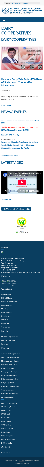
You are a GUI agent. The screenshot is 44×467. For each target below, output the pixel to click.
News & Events (7, 312)
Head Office (5, 453)
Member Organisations (9, 337)
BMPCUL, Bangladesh (9, 403)
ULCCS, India (6, 421)
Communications (7, 390)
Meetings (4, 309)
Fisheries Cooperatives (9, 379)
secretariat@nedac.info (31, 272)
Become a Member (8, 340)
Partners (4, 344)
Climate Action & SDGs (9, 365)
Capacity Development (9, 393)
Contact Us (5, 327)
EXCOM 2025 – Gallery (19, 3)
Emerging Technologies (10, 372)
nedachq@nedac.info (14, 272)
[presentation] (18, 233)
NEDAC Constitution (9, 302)
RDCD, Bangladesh (8, 407)
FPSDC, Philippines (8, 439)
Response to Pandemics (10, 357)
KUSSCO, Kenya (7, 428)
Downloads (5, 323)
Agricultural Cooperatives (10, 354)
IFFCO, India (5, 414)
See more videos (7, 199)
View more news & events (11, 155)
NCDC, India (5, 418)
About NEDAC (6, 294)
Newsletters (6, 316)
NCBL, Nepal (5, 432)
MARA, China (6, 410)
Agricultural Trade (8, 368)
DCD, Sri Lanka (6, 443)
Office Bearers (6, 305)
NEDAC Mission (7, 298)
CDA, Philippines (7, 436)
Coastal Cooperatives (9, 375)
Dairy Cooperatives (8, 383)
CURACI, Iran (6, 425)
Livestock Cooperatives (10, 386)
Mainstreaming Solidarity (10, 361)
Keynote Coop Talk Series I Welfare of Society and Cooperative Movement (21, 82)
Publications (5, 320)
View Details (6, 105)
